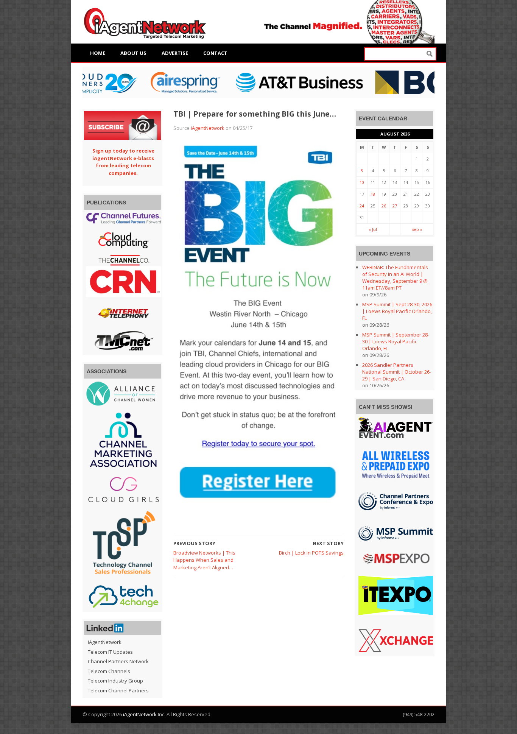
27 (394, 206)
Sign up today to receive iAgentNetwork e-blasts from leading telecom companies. (123, 161)
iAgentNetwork (207, 128)
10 (362, 182)
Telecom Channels (109, 671)
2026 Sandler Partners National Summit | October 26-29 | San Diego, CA (396, 372)
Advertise (175, 53)
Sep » (416, 229)
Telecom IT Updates (110, 651)
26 (384, 206)
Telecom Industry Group (115, 680)
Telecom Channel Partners (118, 690)
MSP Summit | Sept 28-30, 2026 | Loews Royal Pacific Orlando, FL (397, 311)
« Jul (373, 229)
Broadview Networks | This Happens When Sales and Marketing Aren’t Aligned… (204, 560)
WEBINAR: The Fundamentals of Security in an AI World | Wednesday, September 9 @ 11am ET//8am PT (395, 277)
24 (362, 206)
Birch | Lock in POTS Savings (311, 552)
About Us (133, 53)
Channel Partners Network (118, 661)
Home (97, 53)
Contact (215, 53)
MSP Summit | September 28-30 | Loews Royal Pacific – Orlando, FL (395, 341)
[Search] (430, 54)
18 (373, 194)
